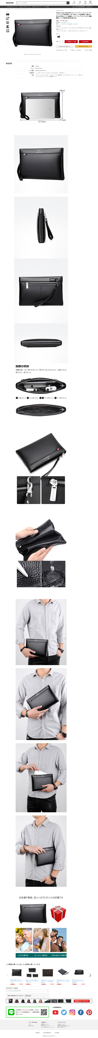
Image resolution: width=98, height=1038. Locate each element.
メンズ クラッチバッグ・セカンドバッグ (21, 9)
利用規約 (38, 1032)
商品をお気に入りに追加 (61, 50)
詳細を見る (76, 24)
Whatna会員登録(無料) (80, 6)
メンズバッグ (8, 9)
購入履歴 (90, 2)
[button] (7, 11)
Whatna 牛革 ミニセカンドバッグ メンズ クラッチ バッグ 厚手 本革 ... (78, 981)
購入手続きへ (85, 41)
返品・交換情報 (88, 50)
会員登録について (44, 1024)
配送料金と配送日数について (64, 1025)
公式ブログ (52, 1035)
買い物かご (74, 2)
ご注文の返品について (65, 22)
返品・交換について (62, 1027)
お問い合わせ (31, 1025)
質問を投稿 (27, 995)
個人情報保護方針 (47, 1032)
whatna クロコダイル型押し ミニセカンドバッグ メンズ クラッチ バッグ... (32, 981)
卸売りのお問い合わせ (83, 46)
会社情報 (57, 1032)
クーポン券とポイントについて (47, 1027)
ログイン (89, 6)
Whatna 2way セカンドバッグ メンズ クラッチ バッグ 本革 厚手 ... (63, 981)
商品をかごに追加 (71, 41)
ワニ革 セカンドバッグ (12, 6)
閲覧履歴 (85, 2)
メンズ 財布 (46, 6)
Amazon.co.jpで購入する (64, 46)
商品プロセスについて (45, 1025)
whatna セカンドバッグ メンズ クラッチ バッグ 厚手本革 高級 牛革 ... (47, 981)
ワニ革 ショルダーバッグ (24, 6)
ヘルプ (29, 1024)
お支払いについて (61, 1024)
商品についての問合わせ (75, 50)
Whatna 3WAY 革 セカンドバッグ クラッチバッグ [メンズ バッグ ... (16, 981)
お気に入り (80, 2)
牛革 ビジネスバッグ (37, 6)
